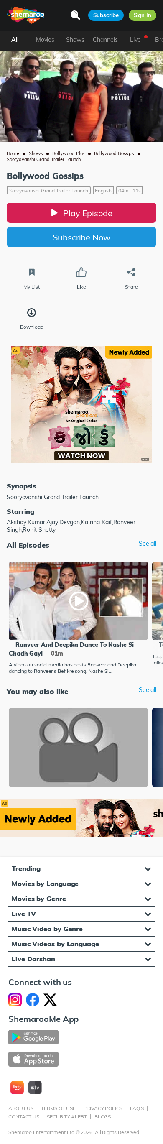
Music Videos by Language (55, 944)
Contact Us (23, 1116)
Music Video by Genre (47, 928)
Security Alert (67, 1116)
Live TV (24, 913)
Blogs (102, 1116)
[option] (78, 619)
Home (13, 153)
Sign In (142, 15)
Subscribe (105, 15)
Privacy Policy (102, 1108)
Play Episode (87, 213)
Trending (26, 868)
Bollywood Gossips (114, 153)
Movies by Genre (39, 898)
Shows (36, 153)
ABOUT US (20, 1108)
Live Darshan (33, 959)
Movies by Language (45, 883)
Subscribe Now (81, 237)
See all (147, 543)
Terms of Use (58, 1108)
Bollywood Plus (68, 153)
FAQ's (137, 1108)
